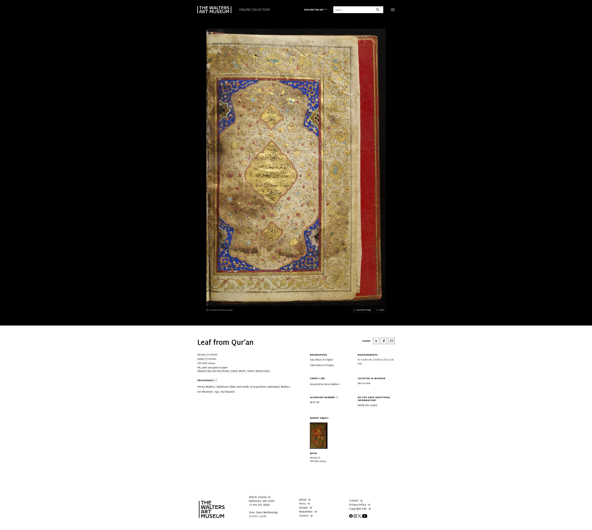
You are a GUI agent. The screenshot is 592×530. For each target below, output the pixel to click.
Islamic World (238, 371)
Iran (312, 359)
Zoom (381, 310)
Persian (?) (203, 354)
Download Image (363, 310)
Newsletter (306, 511)
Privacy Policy (358, 504)
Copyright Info (358, 508)
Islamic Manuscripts (258, 371)
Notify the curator (368, 405)
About (303, 499)
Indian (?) (202, 359)
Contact (354, 500)
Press (302, 503)
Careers (304, 515)
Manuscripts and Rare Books (213, 371)
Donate (304, 507)
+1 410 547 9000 (259, 505)
